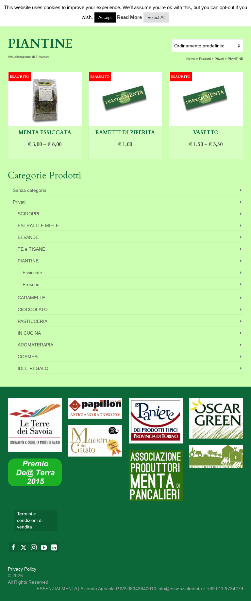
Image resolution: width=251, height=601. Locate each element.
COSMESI (28, 356)
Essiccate (32, 272)
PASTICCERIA (32, 321)
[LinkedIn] (54, 547)
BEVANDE (28, 237)
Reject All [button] (156, 17)
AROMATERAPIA (35, 344)
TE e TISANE (31, 249)
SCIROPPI (28, 213)
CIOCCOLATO (33, 309)
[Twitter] (23, 547)
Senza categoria (29, 190)
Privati (19, 202)
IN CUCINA (29, 333)
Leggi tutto (125, 154)
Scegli (45, 154)
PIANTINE (28, 260)
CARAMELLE (31, 297)
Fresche (31, 284)
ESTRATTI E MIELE (38, 225)
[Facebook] (13, 547)
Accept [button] (105, 17)
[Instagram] (33, 547)
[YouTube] (43, 547)
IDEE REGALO (33, 368)
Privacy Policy (22, 569)
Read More (129, 17)
